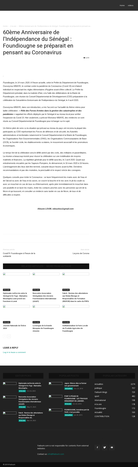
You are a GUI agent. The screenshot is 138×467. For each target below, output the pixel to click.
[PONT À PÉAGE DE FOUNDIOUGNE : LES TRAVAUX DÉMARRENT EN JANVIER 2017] (55, 399)
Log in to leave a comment (14, 352)
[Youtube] (112, 447)
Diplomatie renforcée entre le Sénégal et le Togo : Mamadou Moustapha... (30, 385)
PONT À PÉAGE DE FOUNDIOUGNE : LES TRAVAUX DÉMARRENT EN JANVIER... (76, 398)
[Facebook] (97, 447)
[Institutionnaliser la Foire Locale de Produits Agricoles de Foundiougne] (75, 314)
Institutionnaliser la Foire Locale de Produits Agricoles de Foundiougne (75, 328)
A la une (13, 26)
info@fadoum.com (56, 454)
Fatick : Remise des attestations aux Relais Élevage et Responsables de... (31, 415)
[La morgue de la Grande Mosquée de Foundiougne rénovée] (46, 314)
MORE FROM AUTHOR (58, 266)
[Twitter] (104, 447)
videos (130, 5)
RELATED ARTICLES (32, 266)
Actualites (68, 388)
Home (122, 5)
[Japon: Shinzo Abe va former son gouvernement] (55, 386)
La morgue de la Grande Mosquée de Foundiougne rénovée (43, 328)
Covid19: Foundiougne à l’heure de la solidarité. (19, 254)
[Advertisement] (69, 18)
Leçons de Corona (81, 253)
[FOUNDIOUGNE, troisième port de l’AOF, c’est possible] (55, 413)
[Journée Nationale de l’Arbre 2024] (16, 314)
